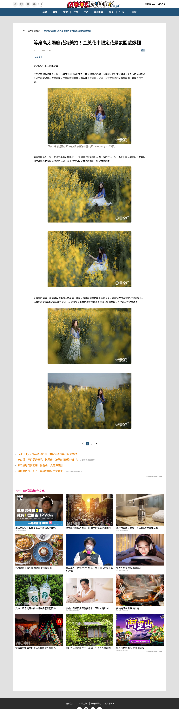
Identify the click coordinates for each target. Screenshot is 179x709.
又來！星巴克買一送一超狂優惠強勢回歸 (35, 608)
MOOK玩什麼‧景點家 (31, 31)
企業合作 (83, 703)
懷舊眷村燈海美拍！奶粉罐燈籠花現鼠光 (35, 648)
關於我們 (70, 703)
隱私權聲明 (109, 703)
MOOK (161, 4)
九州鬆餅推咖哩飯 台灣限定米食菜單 (33, 568)
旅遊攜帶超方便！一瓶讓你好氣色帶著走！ (41, 471)
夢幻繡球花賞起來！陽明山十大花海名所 (40, 465)
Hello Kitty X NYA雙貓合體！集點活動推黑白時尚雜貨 (47, 454)
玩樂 (143, 50)
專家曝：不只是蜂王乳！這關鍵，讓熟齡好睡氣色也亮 (47, 459)
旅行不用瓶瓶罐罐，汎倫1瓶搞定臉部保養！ (138, 528)
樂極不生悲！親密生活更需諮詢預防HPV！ (36, 528)
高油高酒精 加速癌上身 (127, 608)
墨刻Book (150, 4)
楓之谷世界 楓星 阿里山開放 (130, 648)
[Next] (96, 443)
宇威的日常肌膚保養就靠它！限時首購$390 (87, 608)
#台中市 (38, 57)
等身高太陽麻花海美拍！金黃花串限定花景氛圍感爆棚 (67, 31)
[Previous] (82, 443)
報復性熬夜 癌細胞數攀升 (128, 568)
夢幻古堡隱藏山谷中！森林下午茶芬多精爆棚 (88, 648)
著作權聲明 (96, 703)
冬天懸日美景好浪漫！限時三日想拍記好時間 (88, 528)
